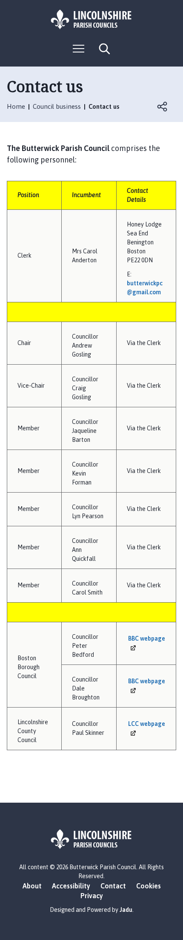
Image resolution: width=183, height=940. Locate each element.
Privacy (91, 895)
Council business (57, 106)
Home (16, 106)
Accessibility (71, 886)
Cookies (148, 886)
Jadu (126, 909)
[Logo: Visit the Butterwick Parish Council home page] (91, 19)
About (32, 886)
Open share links (162, 107)
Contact (113, 886)
